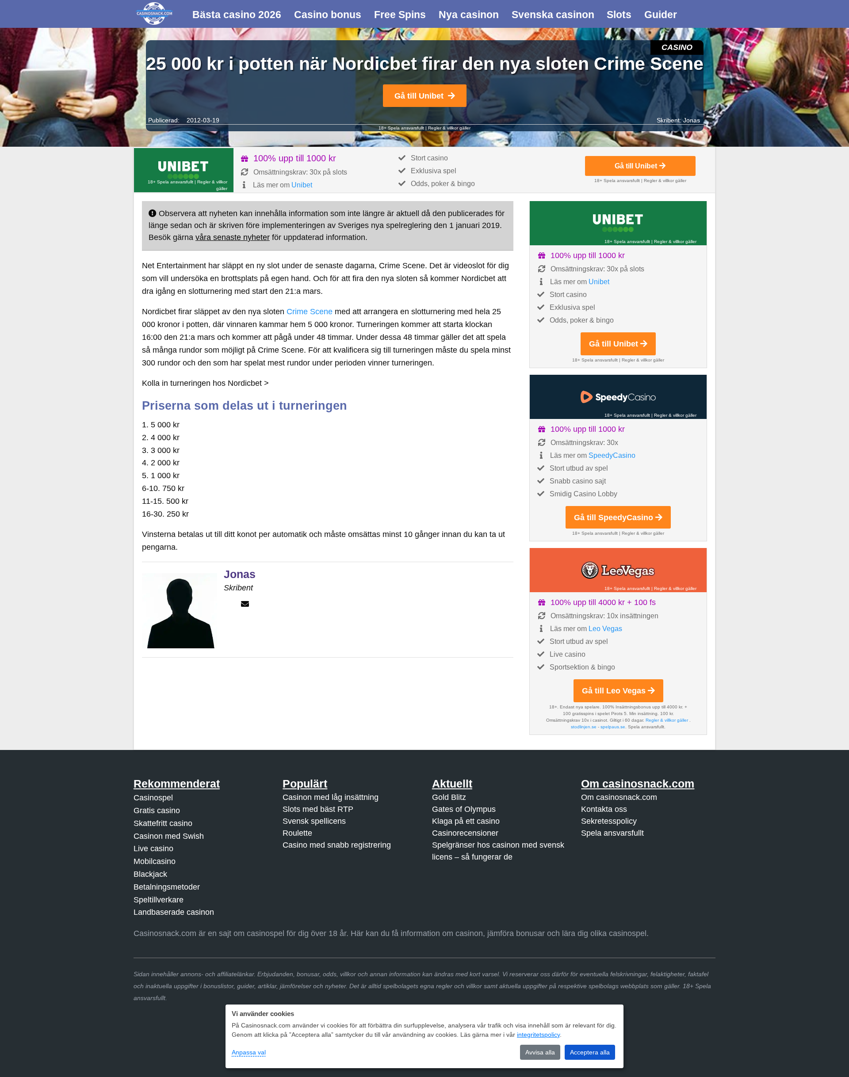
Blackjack (150, 874)
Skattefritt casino (163, 823)
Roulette (297, 833)
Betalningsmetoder (167, 887)
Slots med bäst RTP (318, 809)
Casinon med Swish (169, 836)
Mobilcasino (155, 861)
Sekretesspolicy (609, 821)
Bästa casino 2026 (236, 14)
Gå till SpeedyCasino (613, 517)
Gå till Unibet (419, 95)
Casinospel (153, 797)
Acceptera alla (590, 1052)
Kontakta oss (604, 809)
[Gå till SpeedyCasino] (618, 397)
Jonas (691, 120)
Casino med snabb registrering (337, 845)
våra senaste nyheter (232, 237)
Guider (660, 14)
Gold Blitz (449, 797)
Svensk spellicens (314, 821)
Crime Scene (310, 311)
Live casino (153, 848)
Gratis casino (157, 810)
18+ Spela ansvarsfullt (401, 128)
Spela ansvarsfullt (612, 833)
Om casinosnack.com (619, 797)
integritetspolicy (538, 1034)
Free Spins (400, 14)
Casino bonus (327, 14)
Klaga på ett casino (466, 821)
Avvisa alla (540, 1052)
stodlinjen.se (584, 726)
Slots (619, 14)
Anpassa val (249, 1052)
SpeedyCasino (612, 455)
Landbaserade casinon (174, 912)
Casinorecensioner (465, 833)
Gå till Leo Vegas (614, 690)
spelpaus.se (612, 726)
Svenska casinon (553, 14)
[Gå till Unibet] (183, 170)
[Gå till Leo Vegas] (618, 570)
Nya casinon (469, 14)
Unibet (301, 185)
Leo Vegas (605, 628)
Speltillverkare (159, 899)
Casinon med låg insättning (331, 797)
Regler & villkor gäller (449, 128)
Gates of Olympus (464, 809)
